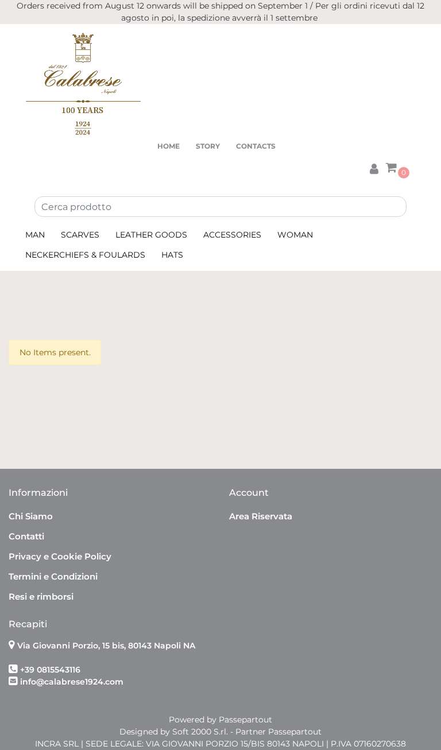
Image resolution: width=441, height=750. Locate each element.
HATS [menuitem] (172, 255)
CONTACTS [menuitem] (256, 146)
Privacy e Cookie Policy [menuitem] (60, 556)
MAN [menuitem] (35, 235)
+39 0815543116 (50, 669)
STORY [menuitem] (208, 146)
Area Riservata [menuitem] (260, 516)
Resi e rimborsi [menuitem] (41, 596)
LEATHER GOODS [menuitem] (151, 235)
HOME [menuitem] (168, 146)
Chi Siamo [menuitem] (31, 516)
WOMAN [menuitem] (295, 235)
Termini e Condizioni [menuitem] (53, 576)
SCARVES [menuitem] (80, 235)
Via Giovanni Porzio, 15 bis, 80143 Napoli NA (106, 645)
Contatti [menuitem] (26, 536)
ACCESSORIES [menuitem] (232, 235)
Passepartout (245, 719)
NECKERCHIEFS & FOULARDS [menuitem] (85, 255)
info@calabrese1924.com (71, 682)
